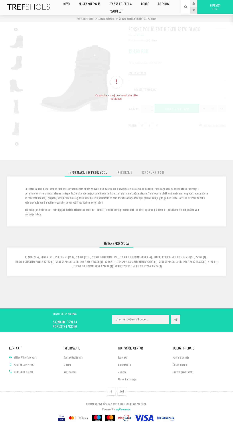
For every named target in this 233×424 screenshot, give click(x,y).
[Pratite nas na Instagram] (122, 391)
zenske (79, 257)
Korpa (214, 7)
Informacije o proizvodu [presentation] (88, 172)
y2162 (199, 257)
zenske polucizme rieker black (172, 257)
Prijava (196, 3)
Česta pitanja (180, 365)
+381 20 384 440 (23, 372)
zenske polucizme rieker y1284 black (136, 266)
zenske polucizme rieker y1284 (91, 266)
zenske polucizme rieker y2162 (33, 262)
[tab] (88, 172)
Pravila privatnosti (183, 372)
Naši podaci (70, 372)
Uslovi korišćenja (127, 379)
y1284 (211, 262)
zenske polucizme (102, 257)
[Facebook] (111, 391)
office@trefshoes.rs (25, 357)
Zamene (122, 372)
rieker (44, 257)
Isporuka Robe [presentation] (153, 172)
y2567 (108, 262)
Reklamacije (124, 365)
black (28, 257)
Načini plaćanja (181, 357)
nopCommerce (123, 409)
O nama (67, 365)
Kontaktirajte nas (73, 357)
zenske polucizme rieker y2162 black (77, 262)
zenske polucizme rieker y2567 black (181, 262)
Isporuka (123, 357)
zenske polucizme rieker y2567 (135, 262)
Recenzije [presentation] (125, 172)
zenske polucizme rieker (133, 257)
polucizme (61, 257)
